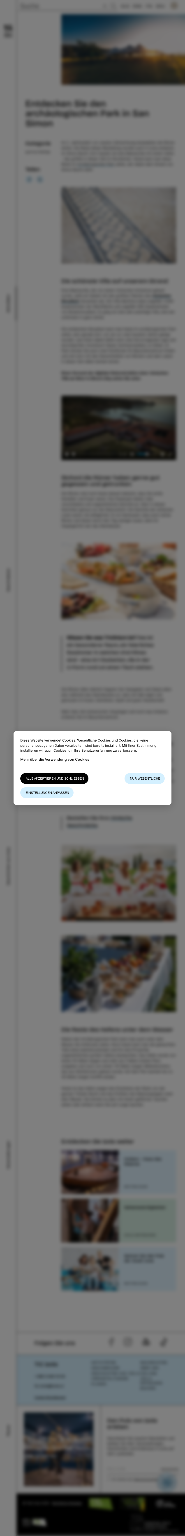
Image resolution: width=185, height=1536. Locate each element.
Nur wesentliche (145, 778)
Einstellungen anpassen (47, 792)
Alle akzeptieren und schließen (55, 778)
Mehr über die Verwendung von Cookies (54, 759)
